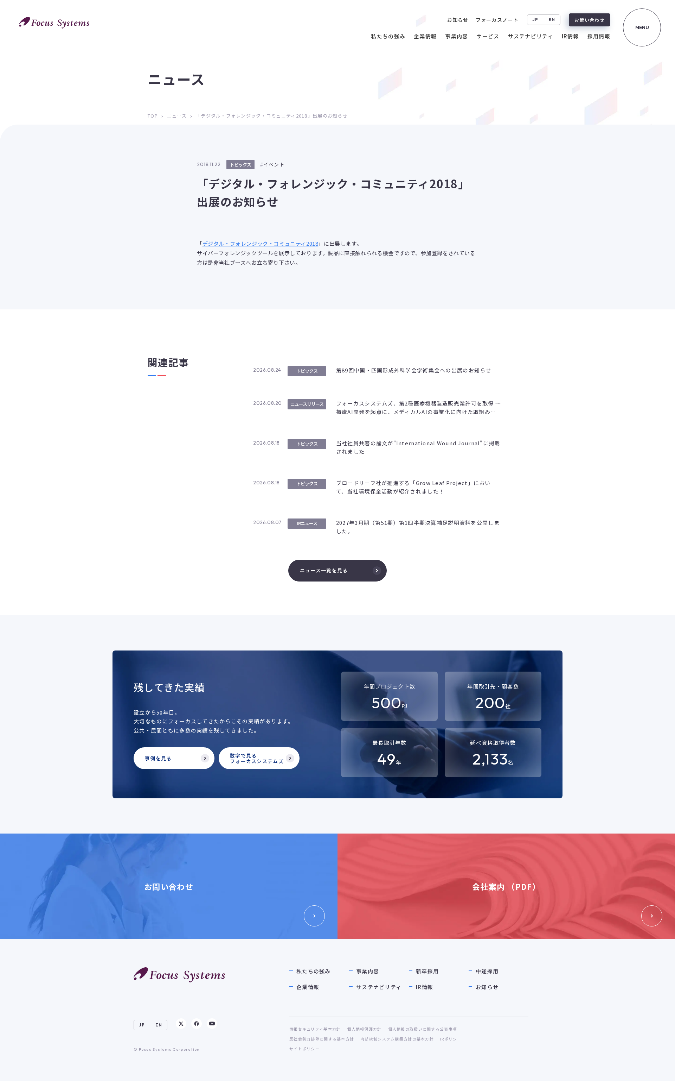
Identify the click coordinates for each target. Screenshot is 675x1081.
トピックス (240, 164)
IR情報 (424, 987)
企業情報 (307, 987)
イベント (274, 164)
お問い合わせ (589, 20)
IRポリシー (451, 1039)
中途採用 (487, 971)
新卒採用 (427, 971)
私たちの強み (313, 971)
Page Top (655, 1068)
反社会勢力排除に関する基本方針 (321, 1039)
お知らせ (487, 987)
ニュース (177, 115)
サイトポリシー (304, 1048)
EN (551, 19)
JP (535, 19)
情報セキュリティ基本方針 (315, 1029)
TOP (153, 115)
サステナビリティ (378, 987)
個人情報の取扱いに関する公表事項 (422, 1029)
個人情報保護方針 (364, 1029)
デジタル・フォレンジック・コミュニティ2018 (260, 243)
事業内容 (367, 971)
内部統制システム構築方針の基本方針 (397, 1039)
